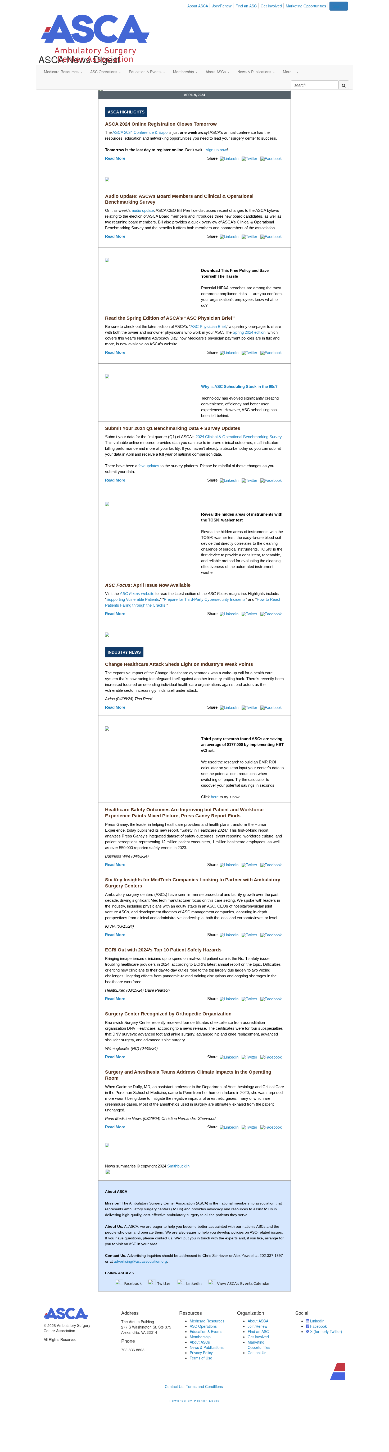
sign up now (216, 150)
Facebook (133, 1283)
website (137, 593)
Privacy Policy (201, 1352)
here (215, 797)
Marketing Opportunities (306, 5)
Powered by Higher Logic (194, 1400)
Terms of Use (201, 1358)
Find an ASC (246, 5)
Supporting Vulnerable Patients (132, 599)
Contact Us (257, 1352)
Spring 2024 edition (249, 332)
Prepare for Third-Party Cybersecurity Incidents (205, 599)
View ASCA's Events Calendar (243, 1283)
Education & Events (206, 1331)
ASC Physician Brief (208, 326)
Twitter (164, 1283)
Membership (200, 1336)
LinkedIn (194, 1283)
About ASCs (200, 1342)
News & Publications (207, 1347)
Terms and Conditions (204, 1386)
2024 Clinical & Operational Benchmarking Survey (239, 436)
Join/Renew (222, 5)
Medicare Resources (207, 1320)
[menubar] (258, 5)
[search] (343, 84)
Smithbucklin (178, 1166)
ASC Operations (203, 1326)
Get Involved (271, 5)
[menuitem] (199, 5)
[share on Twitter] (250, 158)
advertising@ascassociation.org (140, 1261)
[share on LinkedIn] (229, 158)
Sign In (339, 6)
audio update (143, 210)
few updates (148, 466)
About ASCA (197, 5)
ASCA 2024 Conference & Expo (140, 132)
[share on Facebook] (271, 158)
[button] (63, 71)
